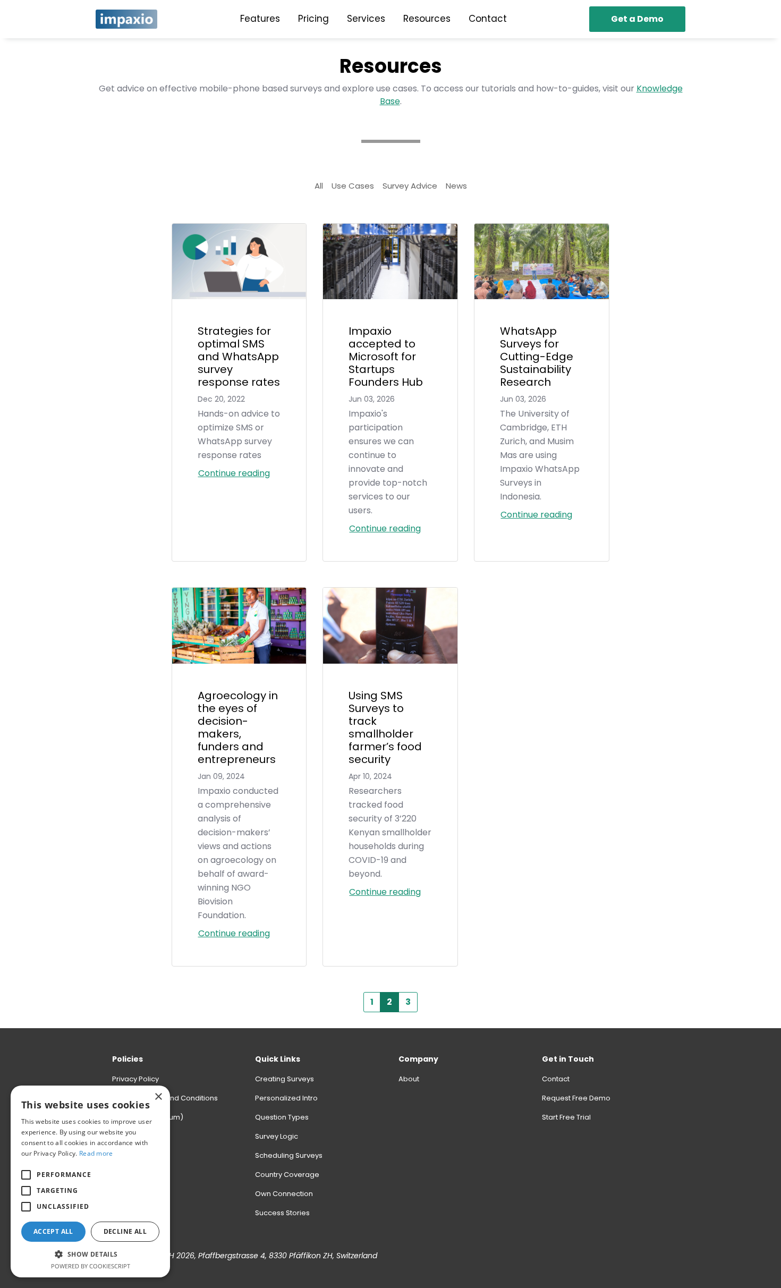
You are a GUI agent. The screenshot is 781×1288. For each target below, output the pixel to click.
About (408, 1079)
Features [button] (260, 18)
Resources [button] (427, 18)
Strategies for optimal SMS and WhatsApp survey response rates (239, 356)
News (456, 185)
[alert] (90, 1181)
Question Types (282, 1117)
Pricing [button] (313, 18)
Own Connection (284, 1194)
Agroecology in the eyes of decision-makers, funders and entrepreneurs (238, 727)
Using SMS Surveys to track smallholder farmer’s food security (385, 727)
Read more (96, 1153)
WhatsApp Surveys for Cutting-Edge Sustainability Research (536, 356)
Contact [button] (488, 18)
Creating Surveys (284, 1079)
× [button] (158, 1097)
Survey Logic (276, 1136)
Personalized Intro (286, 1098)
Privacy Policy (135, 1079)
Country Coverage (287, 1175)
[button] (26, 1174)
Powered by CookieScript (90, 1266)
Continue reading (234, 473)
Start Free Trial (566, 1117)
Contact (556, 1079)
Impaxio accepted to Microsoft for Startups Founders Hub (386, 356)
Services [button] (366, 18)
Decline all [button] (125, 1231)
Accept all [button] (53, 1231)
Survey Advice (410, 185)
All (319, 185)
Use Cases (353, 185)
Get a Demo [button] (637, 19)
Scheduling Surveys (288, 1155)
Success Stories (282, 1213)
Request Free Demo (576, 1098)
